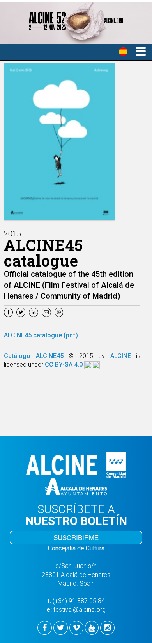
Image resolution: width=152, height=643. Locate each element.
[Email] (48, 311)
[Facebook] (9, 311)
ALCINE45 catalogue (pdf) (41, 335)
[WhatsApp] (60, 311)
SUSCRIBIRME (76, 537)
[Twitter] (21, 311)
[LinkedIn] (34, 311)
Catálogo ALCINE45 (36, 356)
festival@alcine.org (79, 609)
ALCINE (123, 356)
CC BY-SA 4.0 (64, 364)
